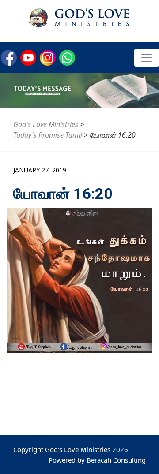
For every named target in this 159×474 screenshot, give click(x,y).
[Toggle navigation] (146, 58)
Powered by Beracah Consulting (97, 459)
